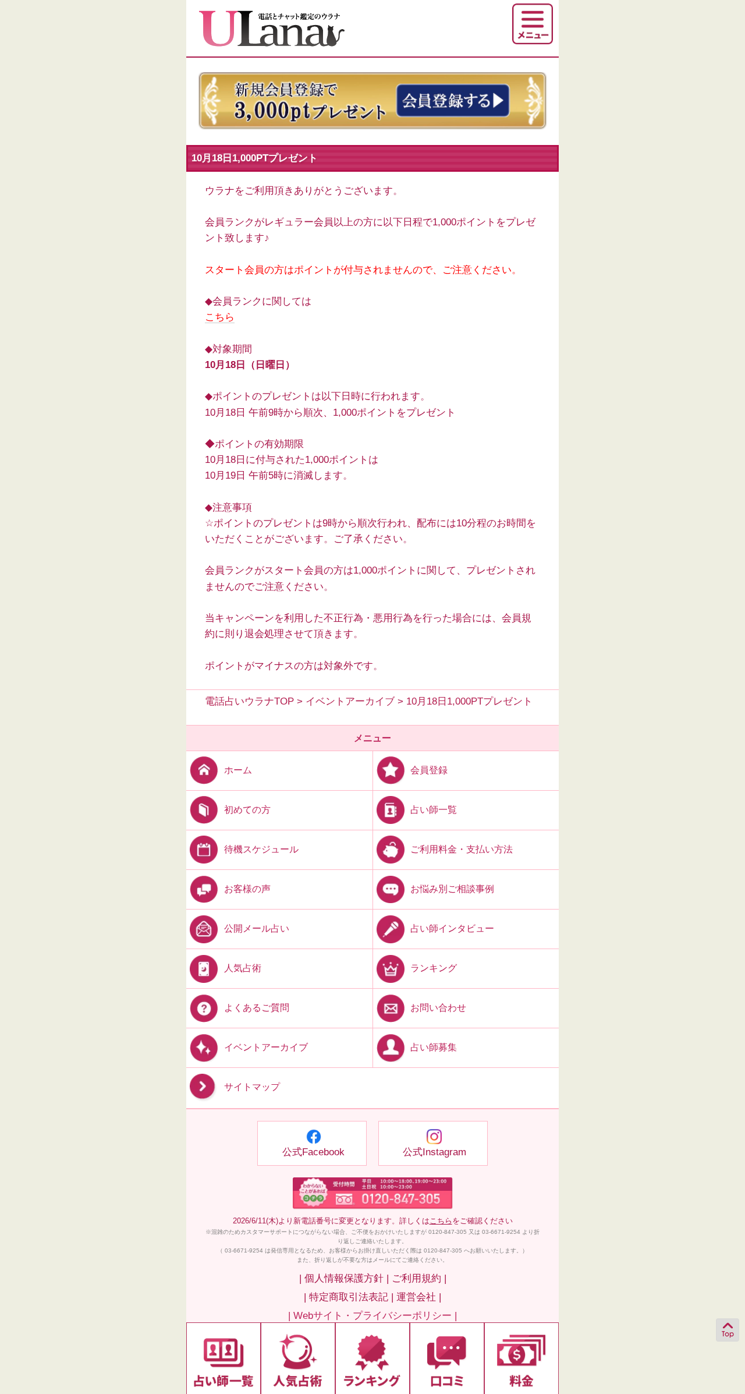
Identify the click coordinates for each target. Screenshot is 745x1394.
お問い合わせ (438, 1008)
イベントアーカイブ (266, 1047)
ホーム (238, 770)
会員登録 (429, 770)
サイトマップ (252, 1087)
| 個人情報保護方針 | (344, 1278)
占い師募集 (433, 1047)
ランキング (433, 968)
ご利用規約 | (419, 1278)
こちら (220, 317)
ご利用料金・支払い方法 (461, 849)
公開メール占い (256, 928)
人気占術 (242, 968)
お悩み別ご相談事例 (452, 889)
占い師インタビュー (452, 928)
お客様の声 (247, 889)
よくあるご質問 (256, 1008)
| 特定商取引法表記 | (348, 1297)
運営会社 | (418, 1297)
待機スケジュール (261, 849)
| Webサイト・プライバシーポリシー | (372, 1315)
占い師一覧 (433, 810)
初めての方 (247, 810)
